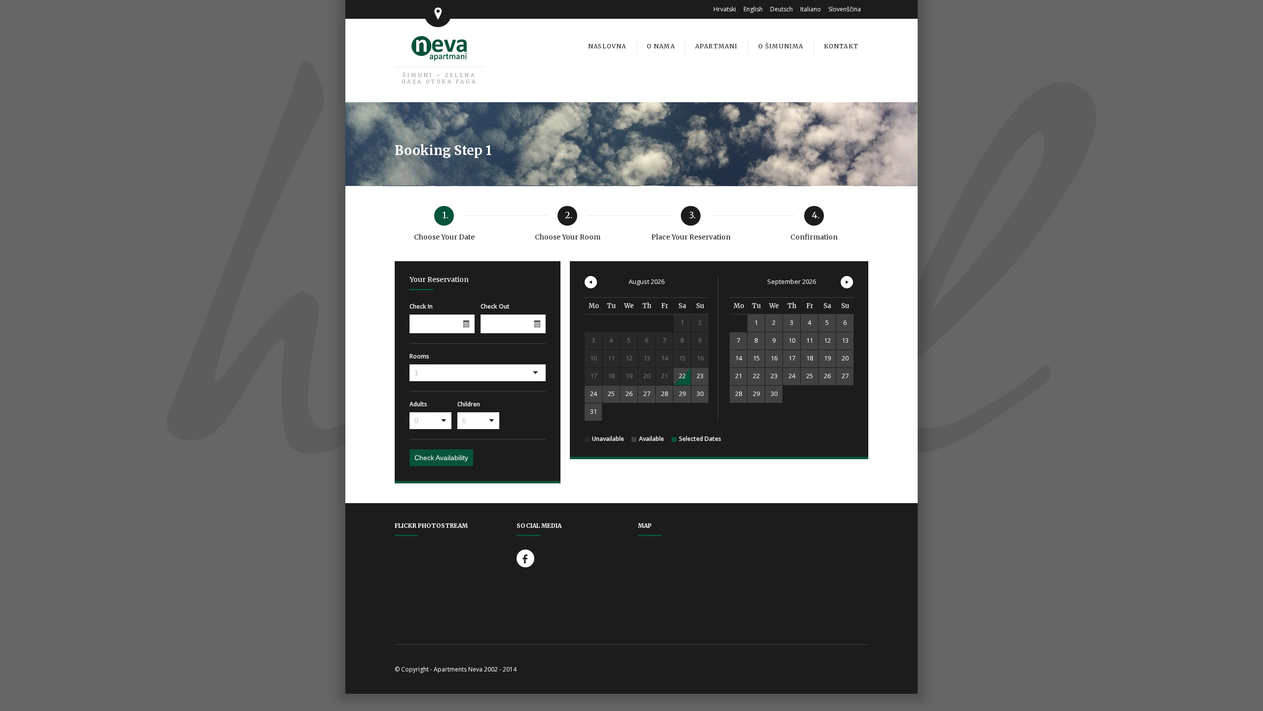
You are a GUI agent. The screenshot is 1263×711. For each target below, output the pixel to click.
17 (791, 358)
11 (809, 340)
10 (791, 340)
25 (611, 393)
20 (845, 358)
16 (774, 358)
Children (468, 404)
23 (700, 375)
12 (827, 340)
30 (700, 393)
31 (593, 411)
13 (845, 340)
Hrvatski (724, 9)
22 (682, 375)
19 (827, 358)
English (753, 9)
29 (682, 393)
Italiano (810, 9)
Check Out (495, 307)
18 (809, 358)
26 (629, 393)
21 (738, 375)
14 (738, 358)
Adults (418, 404)
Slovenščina (844, 9)
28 (664, 393)
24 (593, 393)
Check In (421, 307)
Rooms (419, 356)
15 (756, 358)
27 (646, 393)
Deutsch (781, 9)
